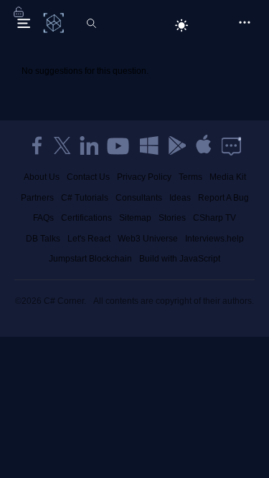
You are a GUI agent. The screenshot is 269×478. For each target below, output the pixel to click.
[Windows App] (149, 145)
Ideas (180, 198)
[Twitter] (62, 145)
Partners (37, 198)
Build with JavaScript (179, 259)
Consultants (138, 198)
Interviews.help (214, 239)
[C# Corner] (55, 22)
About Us (42, 177)
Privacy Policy (144, 177)
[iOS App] (203, 145)
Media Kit (227, 177)
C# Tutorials (84, 198)
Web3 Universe (148, 239)
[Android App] (176, 145)
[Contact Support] (231, 145)
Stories (172, 218)
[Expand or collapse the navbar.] (23, 23)
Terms (190, 177)
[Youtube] (119, 145)
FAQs (43, 218)
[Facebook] (36, 145)
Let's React (88, 239)
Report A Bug (223, 198)
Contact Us (88, 177)
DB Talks (43, 239)
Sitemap (135, 218)
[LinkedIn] (89, 145)
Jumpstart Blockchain (90, 259)
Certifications (86, 218)
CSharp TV (214, 218)
